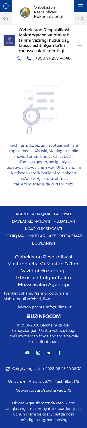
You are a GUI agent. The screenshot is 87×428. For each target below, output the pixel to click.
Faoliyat (62, 214)
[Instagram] (38, 352)
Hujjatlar (64, 221)
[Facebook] (59, 352)
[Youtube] (27, 352)
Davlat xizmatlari (31, 221)
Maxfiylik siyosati (43, 229)
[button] (80, 6)
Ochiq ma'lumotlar (24, 236)
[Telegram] (49, 352)
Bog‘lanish (43, 243)
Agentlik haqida (33, 214)
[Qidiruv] (19, 58)
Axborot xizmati (66, 236)
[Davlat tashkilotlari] (6, 6)
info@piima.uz (59, 307)
